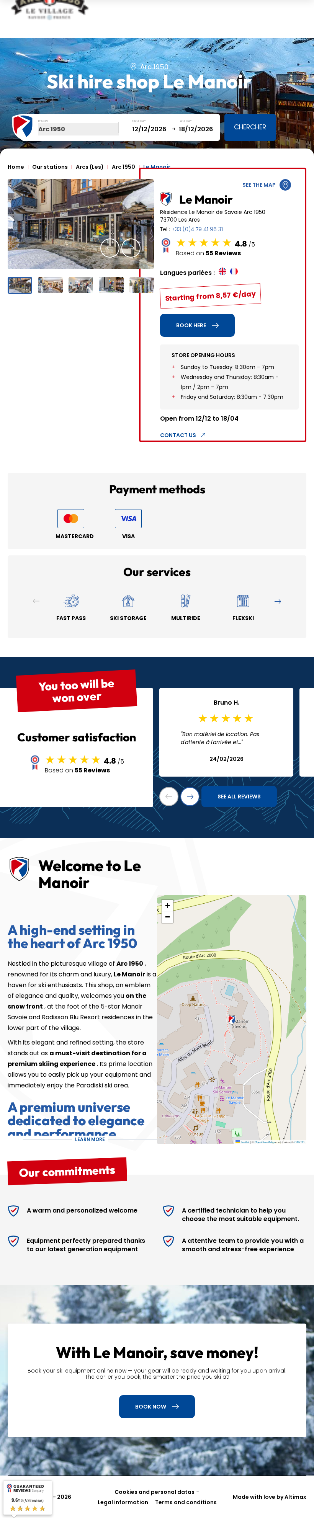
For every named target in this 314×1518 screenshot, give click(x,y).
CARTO (299, 1142)
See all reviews (239, 796)
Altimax (295, 1497)
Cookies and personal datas (154, 1492)
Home (16, 167)
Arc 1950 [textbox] (51, 129)
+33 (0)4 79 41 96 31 (197, 229)
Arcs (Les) (90, 167)
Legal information (123, 1502)
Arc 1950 (123, 167)
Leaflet (244, 1142)
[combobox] (78, 129)
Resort (43, 121)
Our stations (50, 167)
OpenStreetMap (265, 1142)
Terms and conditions (186, 1502)
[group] (81, 224)
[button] (109, 248)
